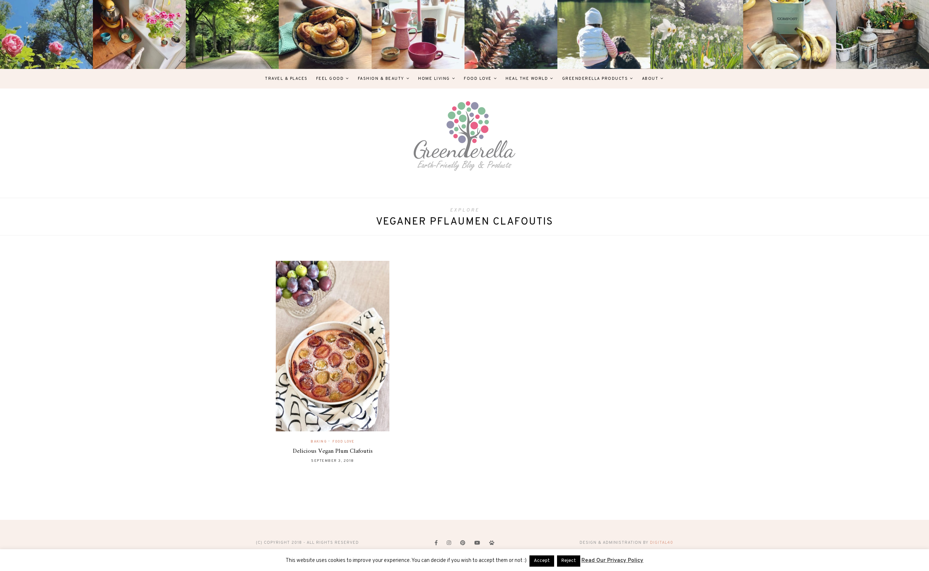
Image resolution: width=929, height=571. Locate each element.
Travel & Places (286, 78)
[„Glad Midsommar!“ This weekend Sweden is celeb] (139, 34)
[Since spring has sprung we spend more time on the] (882, 34)
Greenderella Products (595, 78)
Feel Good (330, 78)
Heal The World (527, 78)
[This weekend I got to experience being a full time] (603, 34)
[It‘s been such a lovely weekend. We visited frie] (325, 34)
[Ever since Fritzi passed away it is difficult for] (696, 34)
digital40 (661, 542)
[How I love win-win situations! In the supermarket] (789, 34)
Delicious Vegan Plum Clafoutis (333, 451)
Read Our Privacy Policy (612, 560)
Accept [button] (542, 561)
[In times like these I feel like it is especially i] (510, 34)
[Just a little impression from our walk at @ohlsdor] (46, 34)
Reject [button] (568, 561)
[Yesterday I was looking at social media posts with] (232, 34)
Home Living (434, 78)
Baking (319, 442)
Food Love (478, 78)
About (650, 78)
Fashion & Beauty (381, 78)
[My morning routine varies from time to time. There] (418, 34)
